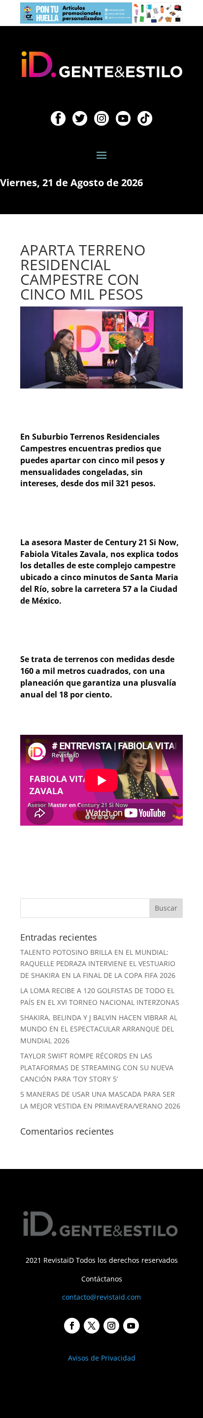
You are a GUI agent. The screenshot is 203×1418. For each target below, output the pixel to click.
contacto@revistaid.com (101, 1297)
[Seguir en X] (92, 1326)
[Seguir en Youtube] (131, 1326)
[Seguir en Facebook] (72, 1326)
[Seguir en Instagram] (111, 1326)
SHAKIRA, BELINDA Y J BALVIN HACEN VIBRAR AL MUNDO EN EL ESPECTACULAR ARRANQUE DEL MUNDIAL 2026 (98, 1029)
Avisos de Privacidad (101, 1357)
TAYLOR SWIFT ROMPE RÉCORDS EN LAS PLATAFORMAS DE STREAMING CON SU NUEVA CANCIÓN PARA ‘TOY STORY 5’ (96, 1067)
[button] (101, 13)
